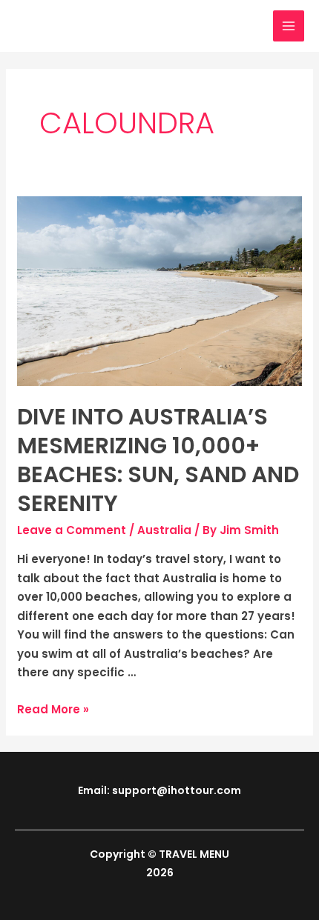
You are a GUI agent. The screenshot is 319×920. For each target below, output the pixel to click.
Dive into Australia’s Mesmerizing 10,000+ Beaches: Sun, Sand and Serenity (158, 460)
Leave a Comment (71, 530)
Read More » (53, 709)
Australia (164, 530)
